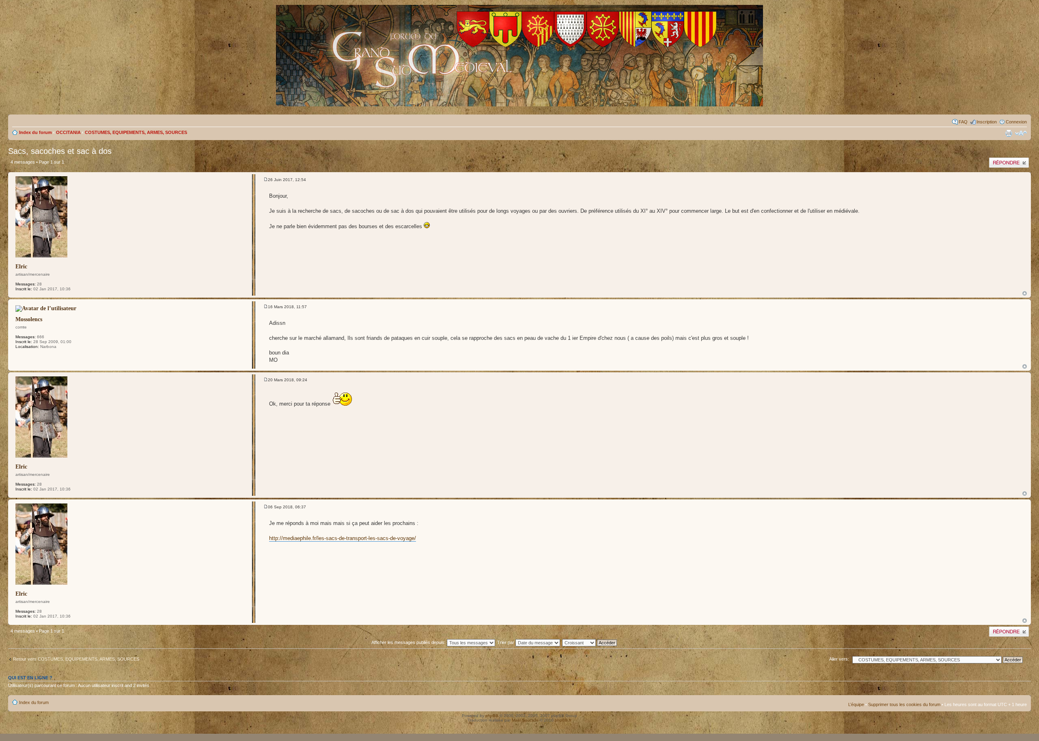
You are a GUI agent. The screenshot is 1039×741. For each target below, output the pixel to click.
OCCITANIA (68, 132)
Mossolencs (28, 319)
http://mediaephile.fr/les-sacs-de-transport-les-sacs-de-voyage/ (342, 538)
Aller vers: (839, 659)
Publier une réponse (1008, 160)
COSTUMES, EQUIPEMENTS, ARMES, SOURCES (136, 132)
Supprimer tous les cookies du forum (904, 704)
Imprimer (1008, 133)
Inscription (986, 121)
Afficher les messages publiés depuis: (409, 642)
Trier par (506, 642)
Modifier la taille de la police (1021, 133)
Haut (1024, 293)
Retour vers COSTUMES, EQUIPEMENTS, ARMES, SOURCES (76, 659)
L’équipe (856, 704)
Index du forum (35, 132)
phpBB (491, 715)
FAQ (963, 121)
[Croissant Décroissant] (594, 642)
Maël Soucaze (525, 720)
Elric (21, 267)
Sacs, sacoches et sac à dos (60, 151)
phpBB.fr (563, 720)
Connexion (1016, 121)
